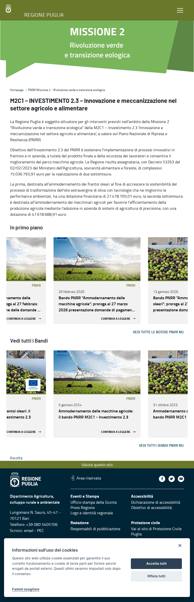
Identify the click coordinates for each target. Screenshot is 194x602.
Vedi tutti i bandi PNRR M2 (161, 445)
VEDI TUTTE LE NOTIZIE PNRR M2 (158, 331)
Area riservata (89, 478)
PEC (40, 530)
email (28, 530)
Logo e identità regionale (91, 513)
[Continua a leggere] (97, 258)
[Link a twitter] (171, 479)
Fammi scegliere (25, 589)
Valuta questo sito (97, 464)
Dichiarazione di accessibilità (155, 502)
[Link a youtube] (181, 479)
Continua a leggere (21, 318)
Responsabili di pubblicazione (95, 528)
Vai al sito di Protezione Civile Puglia (156, 531)
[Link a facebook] (162, 479)
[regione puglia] (9, 9)
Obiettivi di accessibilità (151, 507)
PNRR (36, 285)
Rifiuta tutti (156, 576)
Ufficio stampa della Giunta (93, 502)
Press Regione (82, 507)
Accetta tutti (156, 563)
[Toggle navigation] (180, 10)
